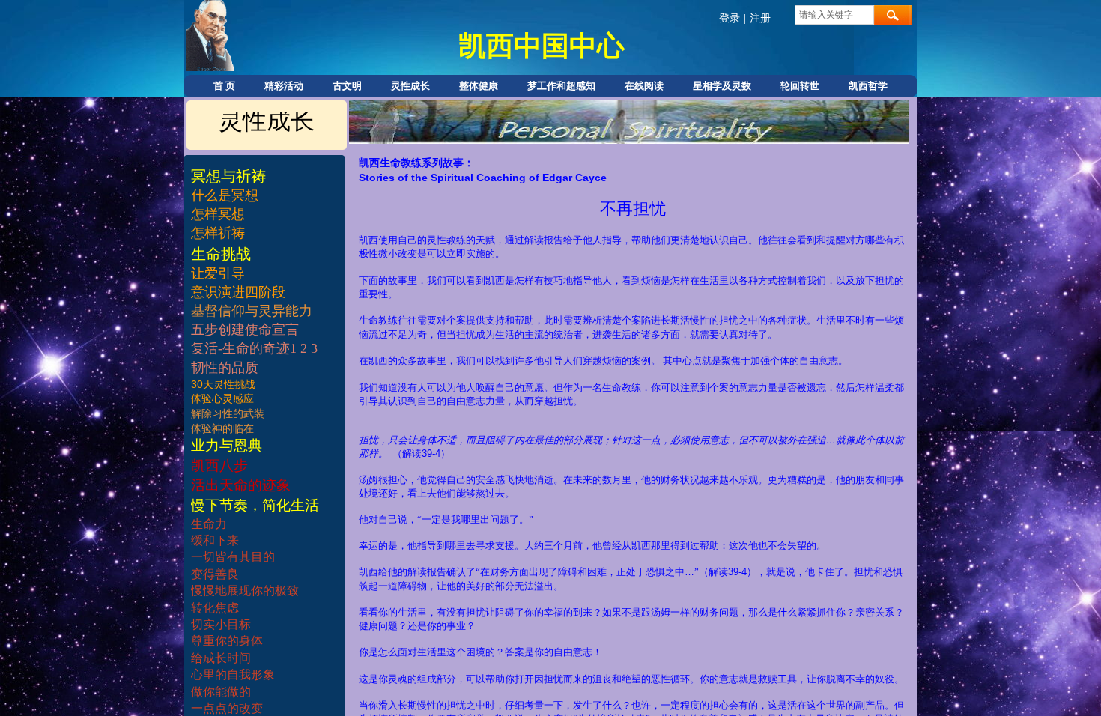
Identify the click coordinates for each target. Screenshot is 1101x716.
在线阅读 (644, 85)
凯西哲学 (868, 85)
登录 (729, 18)
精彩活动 (283, 85)
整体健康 (478, 85)
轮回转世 (799, 85)
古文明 (347, 85)
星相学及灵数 (722, 85)
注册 (760, 18)
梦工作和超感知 (561, 85)
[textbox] (834, 15)
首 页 (224, 85)
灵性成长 (410, 85)
